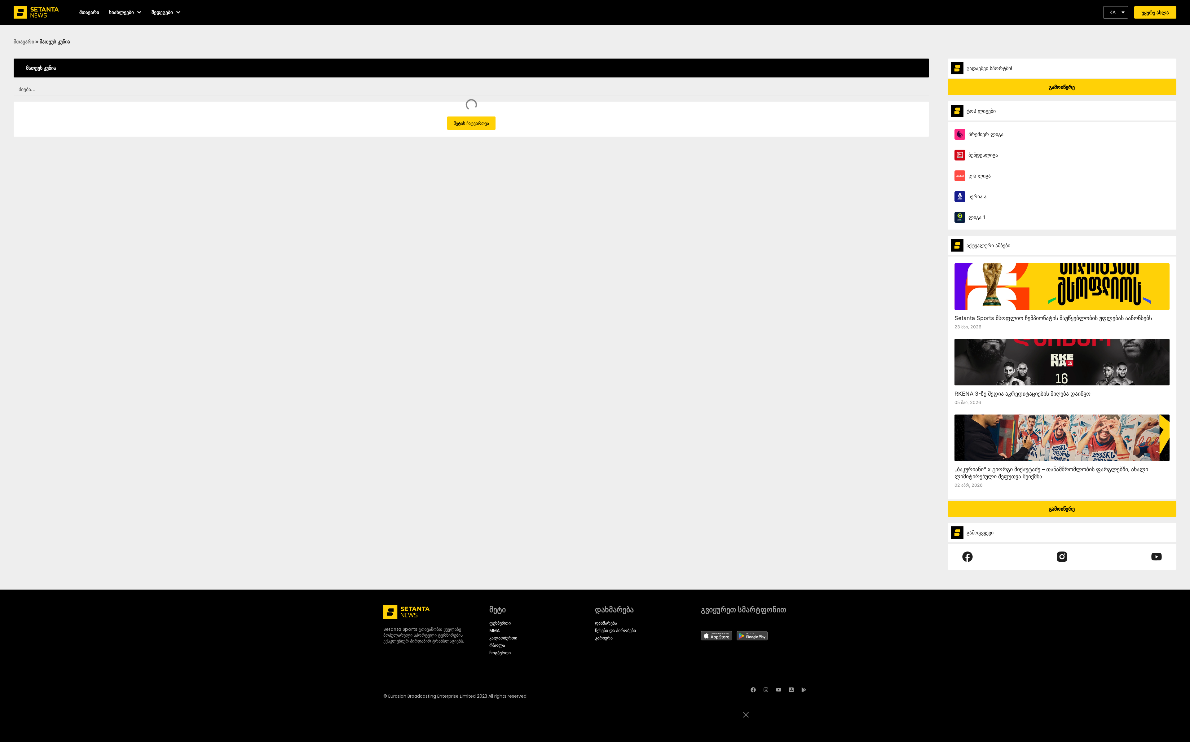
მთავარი (24, 41)
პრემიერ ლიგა (985, 134)
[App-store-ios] (791, 689)
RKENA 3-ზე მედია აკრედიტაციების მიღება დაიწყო (1022, 393)
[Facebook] (753, 689)
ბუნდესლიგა (983, 155)
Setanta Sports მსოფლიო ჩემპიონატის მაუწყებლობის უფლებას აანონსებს (1053, 318)
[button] (1115, 12)
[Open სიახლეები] (139, 12)
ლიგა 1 (976, 217)
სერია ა (977, 196)
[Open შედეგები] (178, 12)
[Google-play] (804, 689)
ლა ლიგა (979, 176)
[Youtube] (778, 689)
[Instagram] (766, 689)
